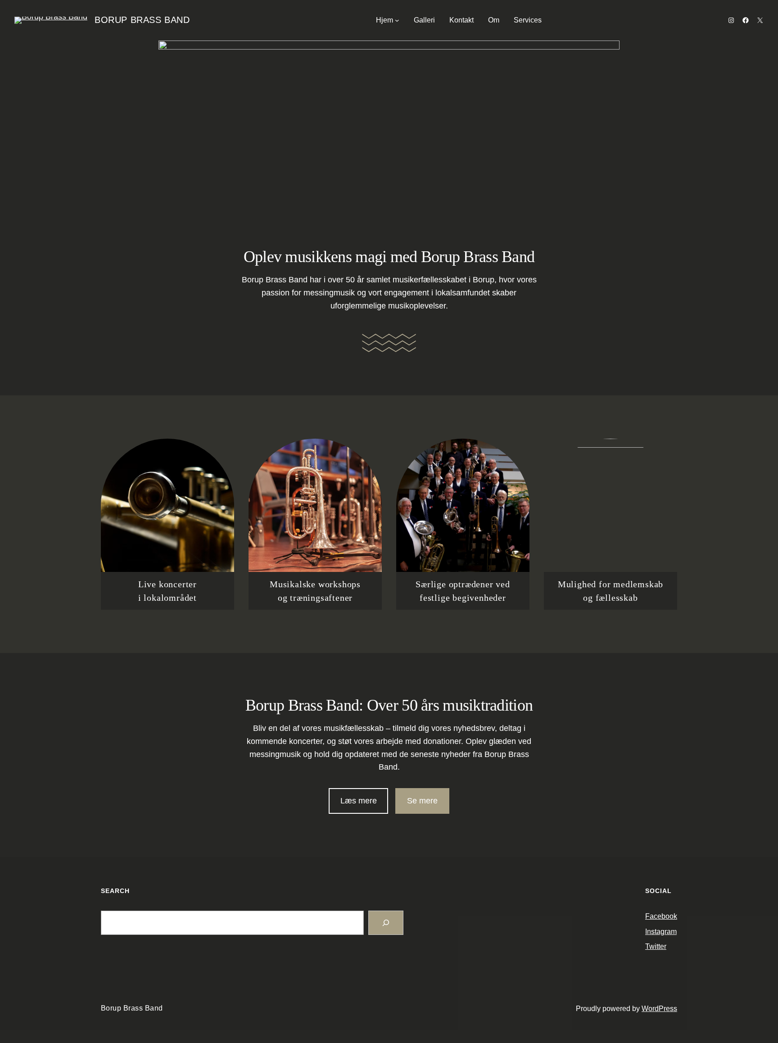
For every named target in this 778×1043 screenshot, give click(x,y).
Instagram (661, 931)
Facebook (661, 916)
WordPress (659, 1008)
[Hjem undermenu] (397, 20)
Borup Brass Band (142, 20)
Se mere (422, 800)
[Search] (385, 923)
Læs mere (358, 800)
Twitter (655, 946)
